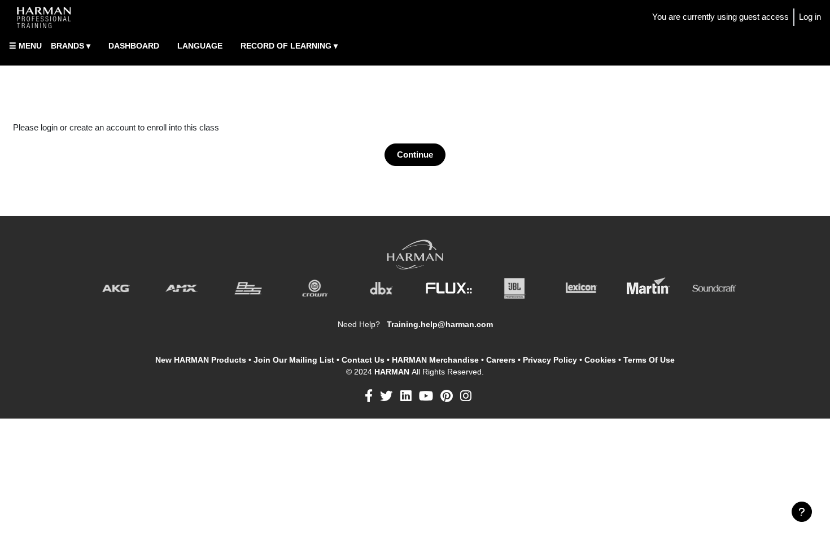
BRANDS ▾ (70, 45)
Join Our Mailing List (294, 359)
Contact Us (363, 359)
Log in (810, 16)
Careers (501, 359)
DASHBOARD (133, 45)
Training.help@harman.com (440, 324)
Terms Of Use (649, 359)
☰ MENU (25, 45)
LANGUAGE (199, 45)
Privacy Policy (550, 359)
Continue (415, 154)
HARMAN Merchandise (435, 359)
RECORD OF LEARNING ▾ (289, 45)
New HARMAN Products (200, 359)
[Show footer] (802, 512)
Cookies (600, 359)
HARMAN (393, 371)
